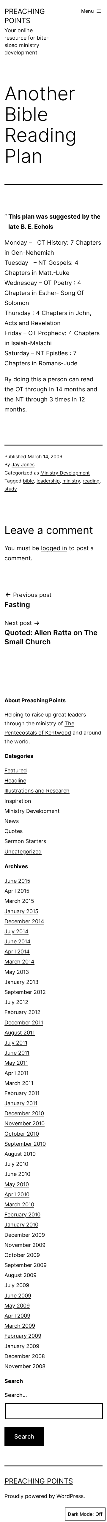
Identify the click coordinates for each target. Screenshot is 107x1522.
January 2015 (21, 911)
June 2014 (17, 941)
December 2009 (24, 1235)
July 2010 (16, 1164)
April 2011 (16, 1073)
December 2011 (23, 1022)
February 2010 (22, 1214)
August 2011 (19, 1032)
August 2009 (20, 1275)
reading (91, 481)
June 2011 (16, 1053)
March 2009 (19, 1326)
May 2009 (17, 1306)
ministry (71, 481)
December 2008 (24, 1356)
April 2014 (17, 951)
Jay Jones (23, 464)
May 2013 (16, 972)
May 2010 (16, 1184)
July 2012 (16, 1002)
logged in (54, 548)
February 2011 (22, 1093)
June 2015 (17, 881)
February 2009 (22, 1336)
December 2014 (24, 921)
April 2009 (17, 1316)
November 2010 (24, 1123)
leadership (48, 481)
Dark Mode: (81, 1514)
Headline (15, 780)
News (11, 821)
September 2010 (25, 1144)
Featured (15, 770)
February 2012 (22, 1012)
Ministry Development (65, 473)
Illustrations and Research (37, 790)
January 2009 (21, 1346)
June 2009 (17, 1295)
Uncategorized (23, 851)
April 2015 (16, 891)
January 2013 (21, 982)
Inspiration (17, 801)
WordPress (70, 1496)
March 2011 (18, 1083)
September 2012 (25, 992)
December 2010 (24, 1113)
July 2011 (15, 1043)
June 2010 (17, 1174)
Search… (15, 1395)
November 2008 (24, 1366)
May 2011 (16, 1063)
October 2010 (21, 1134)
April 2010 (16, 1194)
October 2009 (22, 1255)
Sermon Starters (25, 841)
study (10, 489)
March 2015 (19, 901)
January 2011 (20, 1103)
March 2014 (19, 961)
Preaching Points (38, 1481)
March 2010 (19, 1204)
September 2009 (25, 1265)
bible (28, 481)
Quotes (13, 831)
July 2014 (16, 931)
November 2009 (24, 1245)
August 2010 (20, 1154)
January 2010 (21, 1224)
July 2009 (16, 1285)
